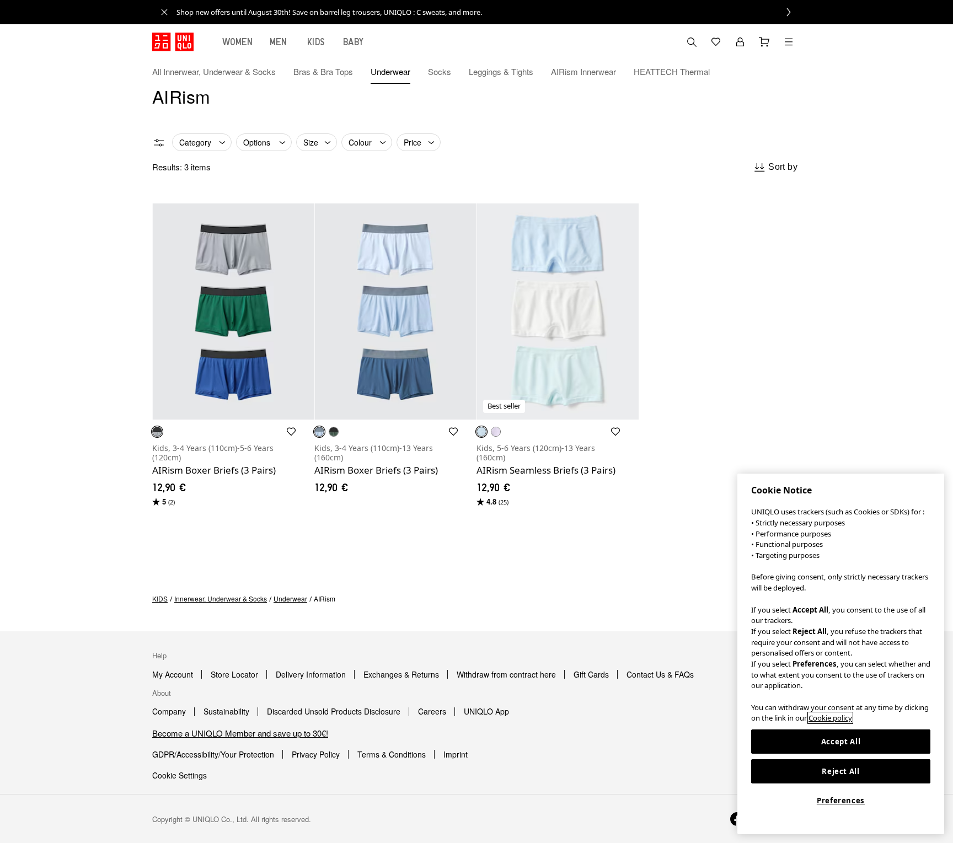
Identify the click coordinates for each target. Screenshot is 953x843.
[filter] (159, 143)
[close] (164, 12)
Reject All (841, 771)
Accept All (841, 742)
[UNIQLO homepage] (173, 42)
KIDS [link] (160, 598)
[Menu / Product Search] (789, 42)
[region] (840, 654)
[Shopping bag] (764, 42)
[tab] (237, 42)
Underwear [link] (290, 598)
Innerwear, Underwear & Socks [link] (220, 598)
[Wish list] (716, 42)
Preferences (841, 801)
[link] (488, 12)
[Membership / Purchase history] (740, 42)
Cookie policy (830, 718)
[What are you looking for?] (691, 42)
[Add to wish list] (291, 432)
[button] (789, 72)
